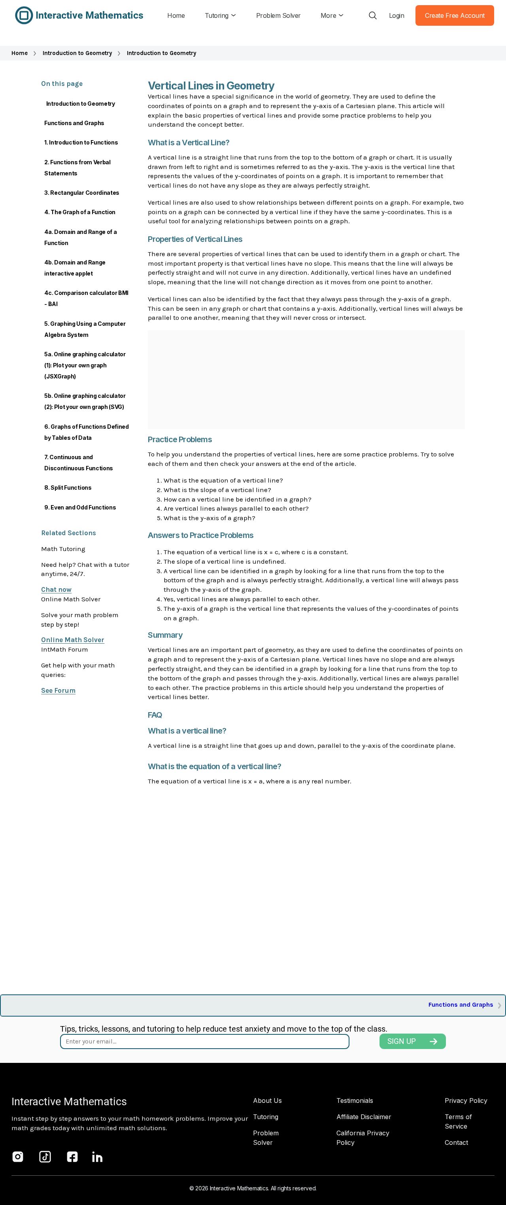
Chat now (56, 589)
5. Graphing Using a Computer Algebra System (84, 329)
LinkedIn (97, 1156)
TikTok (45, 1156)
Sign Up (401, 1041)
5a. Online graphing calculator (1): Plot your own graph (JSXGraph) (84, 365)
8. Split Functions (67, 487)
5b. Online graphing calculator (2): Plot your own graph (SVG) (84, 401)
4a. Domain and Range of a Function (80, 237)
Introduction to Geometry (77, 53)
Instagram (17, 1156)
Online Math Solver (72, 640)
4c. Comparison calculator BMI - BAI (86, 298)
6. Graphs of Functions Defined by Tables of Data (86, 432)
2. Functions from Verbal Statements (77, 168)
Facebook (72, 1156)
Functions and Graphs (74, 123)
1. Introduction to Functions (81, 142)
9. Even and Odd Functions (80, 507)
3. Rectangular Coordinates (81, 192)
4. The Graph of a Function (79, 212)
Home (19, 53)
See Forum (58, 690)
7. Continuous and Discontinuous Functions (78, 462)
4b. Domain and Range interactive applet (75, 268)
